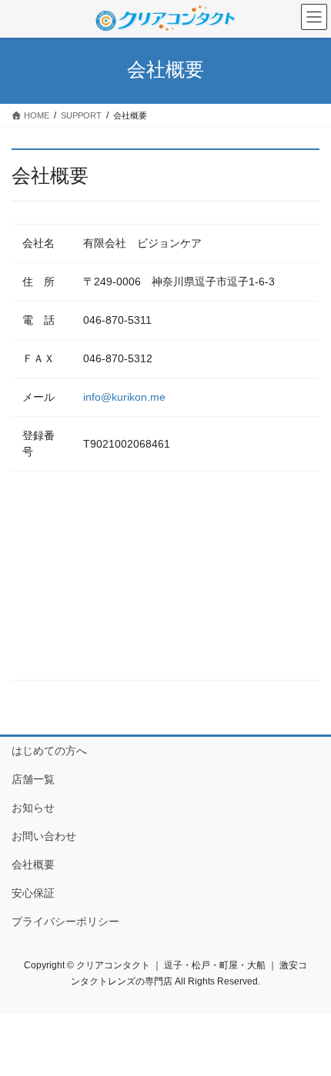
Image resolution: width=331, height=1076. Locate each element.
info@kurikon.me (124, 397)
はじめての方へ (49, 751)
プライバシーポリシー (65, 921)
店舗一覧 (33, 779)
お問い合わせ (44, 836)
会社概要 (33, 864)
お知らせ (33, 807)
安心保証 (33, 893)
